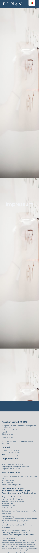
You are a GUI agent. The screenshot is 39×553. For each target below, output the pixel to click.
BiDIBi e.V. (12, 3)
